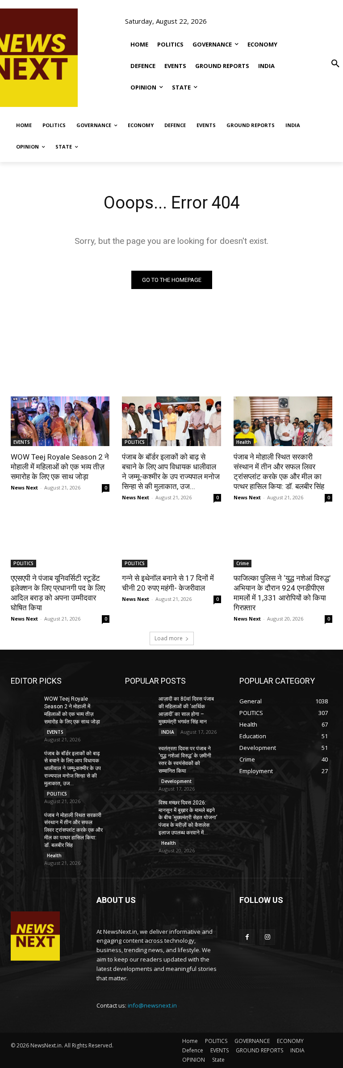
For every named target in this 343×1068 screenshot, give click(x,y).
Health (243, 442)
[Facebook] (247, 937)
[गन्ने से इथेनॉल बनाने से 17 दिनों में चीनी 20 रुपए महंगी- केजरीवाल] (171, 542)
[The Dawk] (28, 58)
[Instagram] (267, 937)
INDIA (167, 732)
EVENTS (21, 442)
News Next (24, 487)
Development (176, 781)
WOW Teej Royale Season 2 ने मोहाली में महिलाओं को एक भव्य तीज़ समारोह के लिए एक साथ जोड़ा (60, 466)
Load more (169, 638)
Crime (242, 563)
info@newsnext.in (152, 1005)
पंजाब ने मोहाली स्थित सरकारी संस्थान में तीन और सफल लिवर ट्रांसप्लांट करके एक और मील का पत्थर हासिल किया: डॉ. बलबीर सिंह (73, 830)
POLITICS (135, 442)
